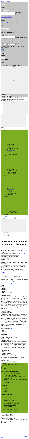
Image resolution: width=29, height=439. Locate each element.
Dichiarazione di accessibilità (11, 403)
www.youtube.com (6, 328)
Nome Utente (19, 12)
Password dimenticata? (6, 17)
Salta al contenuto (5, 1)
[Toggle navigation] (13, 120)
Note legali (6, 399)
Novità (5, 234)
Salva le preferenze (13, 362)
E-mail (17, 37)
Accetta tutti (6, 258)
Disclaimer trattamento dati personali (10, 424)
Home (5, 232)
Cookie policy (7, 397)
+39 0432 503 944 (11, 375)
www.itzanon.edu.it (6, 284)
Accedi (3, 4)
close (2, 127)
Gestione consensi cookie (10, 407)
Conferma (8, 96)
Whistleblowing (8, 406)
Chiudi (2, 53)
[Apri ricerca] (15, 107)
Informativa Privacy (9, 400)
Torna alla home (5, 247)
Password (18, 14)
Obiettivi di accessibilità (10, 405)
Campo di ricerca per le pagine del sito (10, 217)
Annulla (3, 96)
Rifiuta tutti (14, 256)
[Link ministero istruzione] (8, 2)
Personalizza (4, 256)
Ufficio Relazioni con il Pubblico (12, 402)
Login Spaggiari (15, 43)
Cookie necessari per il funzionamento (10, 276)
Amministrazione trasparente (11, 409)
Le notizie (6, 235)
